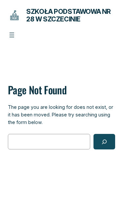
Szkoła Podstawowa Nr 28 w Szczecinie (68, 15)
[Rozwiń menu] (12, 35)
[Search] (104, 141)
